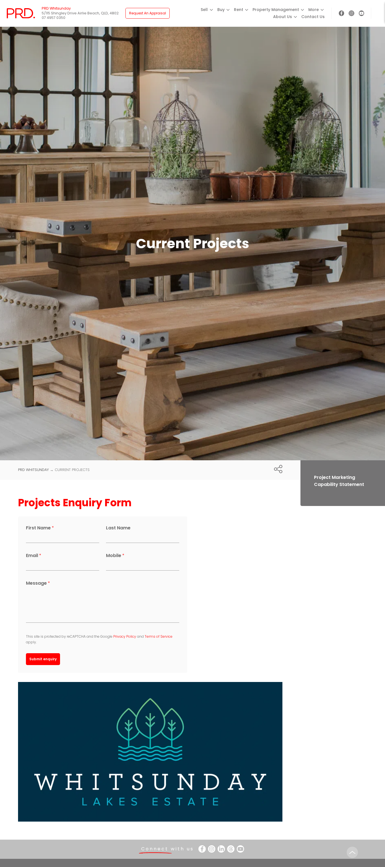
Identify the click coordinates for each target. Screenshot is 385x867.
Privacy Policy (124, 636)
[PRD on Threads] (230, 849)
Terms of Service (158, 636)
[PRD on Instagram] (351, 13)
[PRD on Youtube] (361, 13)
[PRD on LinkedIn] (221, 849)
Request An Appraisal (147, 13)
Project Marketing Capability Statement (339, 481)
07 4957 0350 (53, 17)
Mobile (115, 555)
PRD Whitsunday (33, 469)
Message (38, 583)
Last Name (118, 528)
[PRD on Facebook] (341, 13)
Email (33, 555)
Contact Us (313, 16)
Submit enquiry (43, 659)
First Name (40, 528)
